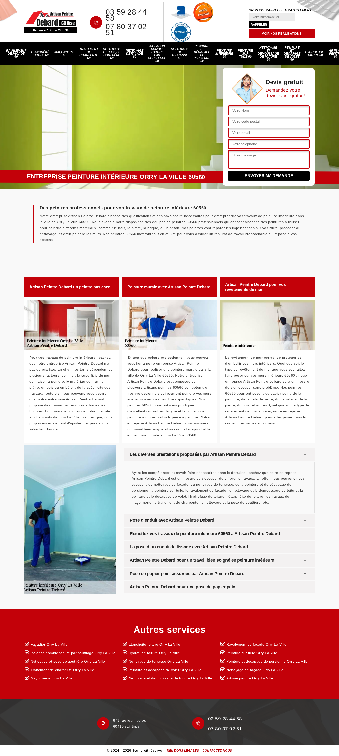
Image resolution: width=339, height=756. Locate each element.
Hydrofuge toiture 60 (314, 53)
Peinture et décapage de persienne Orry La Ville (267, 661)
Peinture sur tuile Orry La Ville (251, 653)
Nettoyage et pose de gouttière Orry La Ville (68, 661)
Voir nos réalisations (282, 33)
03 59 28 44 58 (126, 15)
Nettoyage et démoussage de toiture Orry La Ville (170, 678)
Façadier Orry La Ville (49, 644)
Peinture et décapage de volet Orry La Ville (165, 670)
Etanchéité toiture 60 (40, 53)
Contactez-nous (217, 750)
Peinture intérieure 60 (224, 53)
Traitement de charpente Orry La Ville (62, 670)
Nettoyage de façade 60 (134, 53)
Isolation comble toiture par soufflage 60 (157, 53)
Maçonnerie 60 (64, 53)
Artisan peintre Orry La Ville (249, 678)
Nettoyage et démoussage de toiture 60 (268, 53)
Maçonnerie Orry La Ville (51, 678)
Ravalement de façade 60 (16, 53)
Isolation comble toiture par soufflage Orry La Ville (73, 653)
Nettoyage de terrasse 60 (180, 53)
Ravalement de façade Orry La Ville (256, 644)
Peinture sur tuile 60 (245, 53)
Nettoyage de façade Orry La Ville (255, 670)
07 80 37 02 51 (126, 30)
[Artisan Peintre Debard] (50, 18)
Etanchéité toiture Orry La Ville (154, 644)
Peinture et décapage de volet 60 (292, 53)
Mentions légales (183, 750)
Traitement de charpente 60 (88, 53)
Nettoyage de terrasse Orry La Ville (158, 661)
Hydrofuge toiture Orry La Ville (154, 653)
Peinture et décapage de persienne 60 (202, 53)
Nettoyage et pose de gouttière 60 (112, 53)
